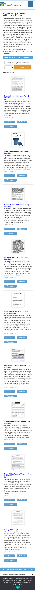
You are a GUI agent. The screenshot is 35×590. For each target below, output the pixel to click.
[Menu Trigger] (30, 4)
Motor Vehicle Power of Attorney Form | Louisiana (16, 312)
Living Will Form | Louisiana (14, 530)
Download (11, 126)
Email (23, 122)
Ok (18, 587)
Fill (10, 122)
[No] (33, 583)
